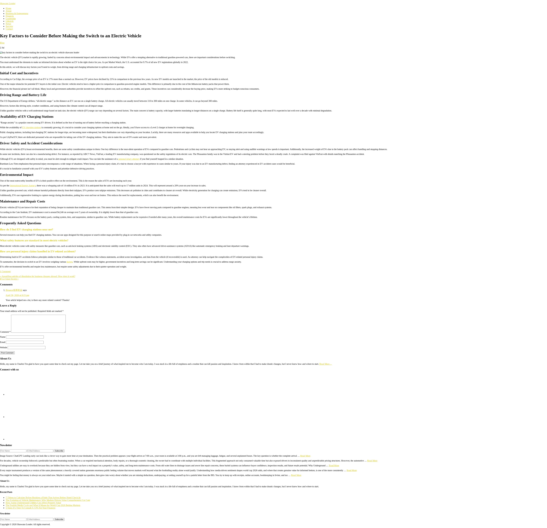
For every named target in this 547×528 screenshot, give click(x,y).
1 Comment (5, 271)
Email (2, 342)
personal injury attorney (128, 159)
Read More (305, 456)
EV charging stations (31, 127)
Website (3, 347)
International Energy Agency (23, 185)
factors (70, 262)
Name (2, 337)
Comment (5, 332)
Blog (2, 43)
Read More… (325, 364)
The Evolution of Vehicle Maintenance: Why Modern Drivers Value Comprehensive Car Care (48, 500)
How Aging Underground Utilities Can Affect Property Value (33, 503)
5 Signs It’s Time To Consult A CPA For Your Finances (30, 508)
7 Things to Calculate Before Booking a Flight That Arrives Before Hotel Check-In (43, 497)
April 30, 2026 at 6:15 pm (17, 295)
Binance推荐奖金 (14, 290)
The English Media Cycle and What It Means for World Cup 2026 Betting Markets (43, 505)
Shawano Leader (7, 3)
